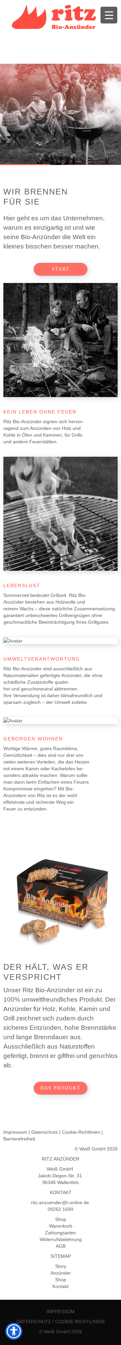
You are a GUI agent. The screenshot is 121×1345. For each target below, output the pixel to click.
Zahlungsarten (60, 1232)
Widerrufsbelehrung (61, 1239)
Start (61, 269)
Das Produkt (60, 1087)
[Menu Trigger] (108, 15)
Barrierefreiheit (19, 1138)
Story (60, 1266)
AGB (61, 1246)
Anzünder (60, 1273)
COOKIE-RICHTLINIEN (80, 1321)
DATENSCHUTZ (33, 1321)
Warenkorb (60, 1226)
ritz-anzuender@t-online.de (60, 1202)
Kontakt (60, 1286)
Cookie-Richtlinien (81, 1132)
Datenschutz (44, 1132)
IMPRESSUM (60, 1311)
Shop (60, 1219)
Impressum (15, 1132)
